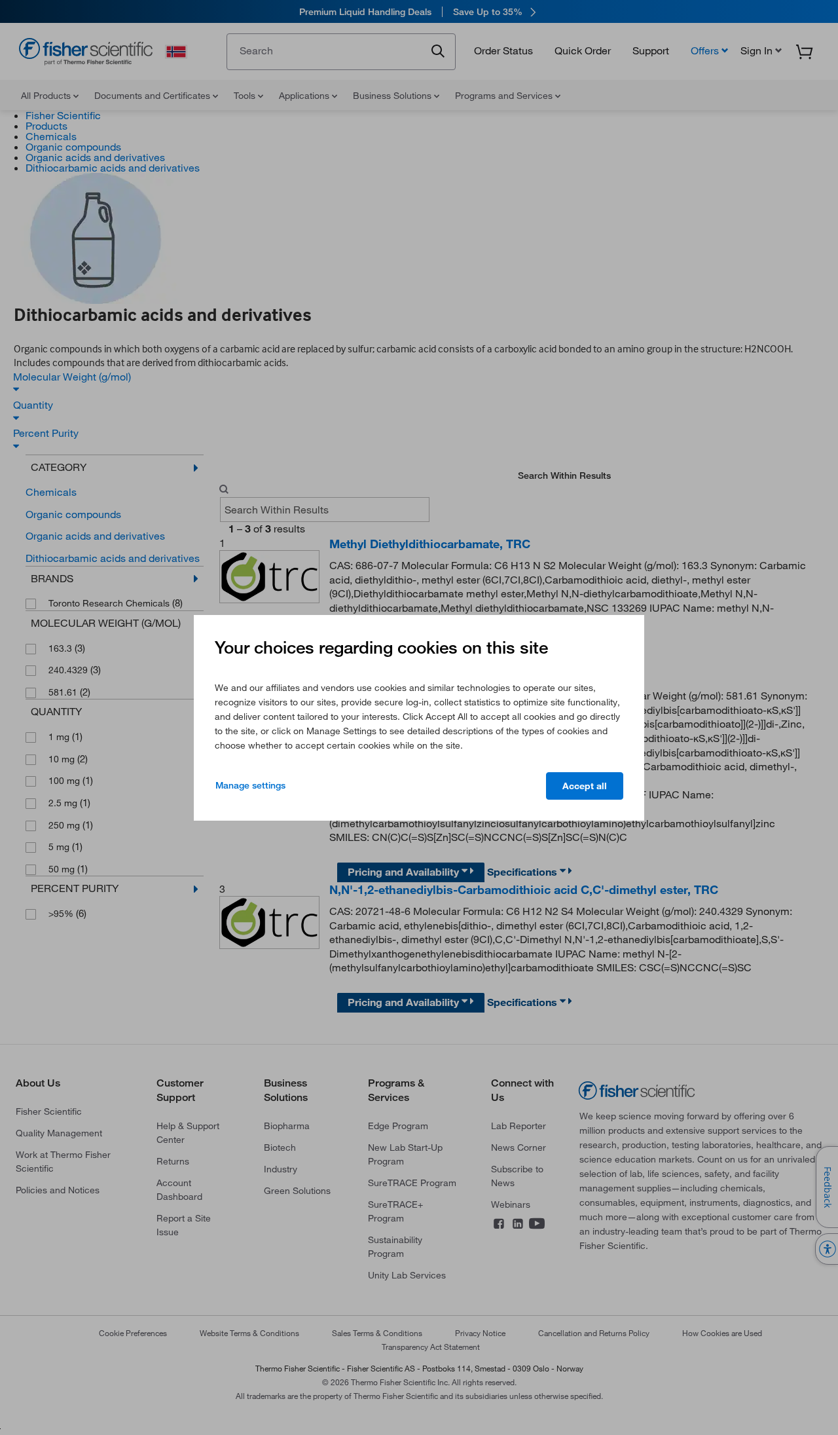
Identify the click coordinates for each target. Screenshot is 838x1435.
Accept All (584, 786)
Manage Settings (250, 785)
